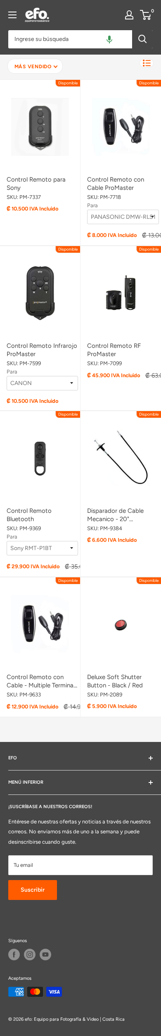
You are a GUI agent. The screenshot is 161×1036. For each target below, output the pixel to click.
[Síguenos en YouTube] (45, 954)
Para (92, 205)
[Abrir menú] (12, 15)
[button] (109, 39)
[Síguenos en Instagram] (30, 954)
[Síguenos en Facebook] (14, 954)
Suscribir (33, 889)
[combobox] (70, 39)
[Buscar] (142, 39)
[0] (146, 15)
